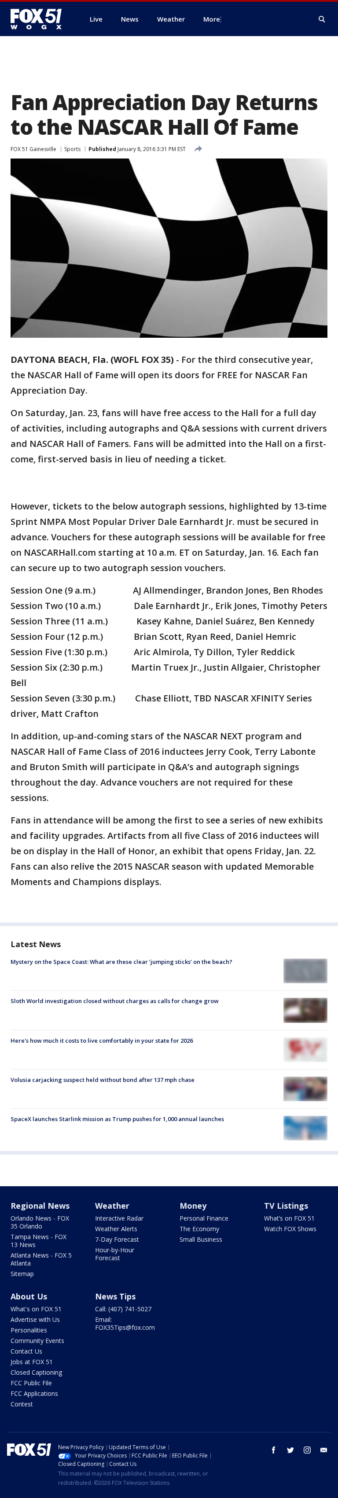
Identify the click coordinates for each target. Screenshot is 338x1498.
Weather (112, 1205)
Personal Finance (204, 1218)
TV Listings (286, 1205)
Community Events (37, 1340)
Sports (72, 149)
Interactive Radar (119, 1218)
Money (193, 1205)
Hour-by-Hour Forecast (114, 1254)
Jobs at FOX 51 (32, 1362)
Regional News (40, 1205)
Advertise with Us (35, 1319)
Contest (22, 1404)
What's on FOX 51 (36, 1309)
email (324, 1450)
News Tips (115, 1296)
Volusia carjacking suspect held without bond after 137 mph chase (103, 1080)
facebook (274, 1450)
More (211, 19)
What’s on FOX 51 (289, 1218)
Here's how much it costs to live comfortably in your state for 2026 (102, 1040)
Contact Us (26, 1351)
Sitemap (22, 1273)
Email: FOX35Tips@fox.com (125, 1323)
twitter (290, 1450)
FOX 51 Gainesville (33, 149)
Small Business (201, 1239)
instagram (307, 1450)
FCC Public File (31, 1383)
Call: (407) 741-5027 (123, 1309)
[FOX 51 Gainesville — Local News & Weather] (40, 19)
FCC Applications (34, 1393)
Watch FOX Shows (290, 1229)
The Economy (199, 1229)
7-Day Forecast (117, 1239)
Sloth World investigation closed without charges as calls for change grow (115, 1001)
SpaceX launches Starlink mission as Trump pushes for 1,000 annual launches (117, 1119)
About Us (29, 1296)
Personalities (29, 1330)
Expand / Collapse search (322, 19)
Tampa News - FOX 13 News (38, 1240)
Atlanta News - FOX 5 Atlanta (41, 1259)
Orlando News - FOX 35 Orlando (40, 1222)
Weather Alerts (116, 1229)
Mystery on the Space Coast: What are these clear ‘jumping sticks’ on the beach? (121, 962)
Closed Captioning (36, 1372)
